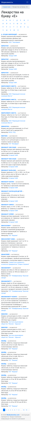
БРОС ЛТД (12, 132)
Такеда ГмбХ (13, 55)
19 (26, 410)
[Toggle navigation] (27, 2)
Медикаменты (7, 2)
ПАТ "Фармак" (13, 235)
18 (23, 410)
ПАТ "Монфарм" (14, 144)
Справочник (6, 7)
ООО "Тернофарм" (14, 42)
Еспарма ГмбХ (13, 155)
